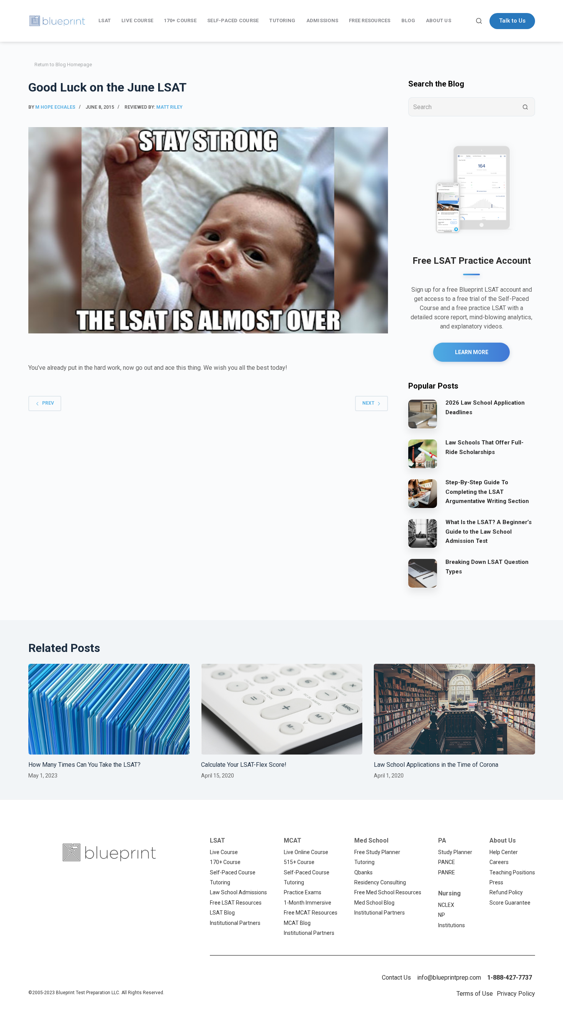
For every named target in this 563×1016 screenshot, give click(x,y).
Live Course (224, 852)
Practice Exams (302, 892)
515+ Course (299, 862)
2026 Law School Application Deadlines (485, 407)
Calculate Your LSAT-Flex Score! (243, 764)
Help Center (503, 852)
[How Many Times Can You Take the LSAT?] (109, 709)
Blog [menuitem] (408, 20)
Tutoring (220, 882)
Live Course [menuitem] (137, 20)
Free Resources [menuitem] (370, 20)
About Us (502, 840)
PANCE (446, 862)
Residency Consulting (380, 882)
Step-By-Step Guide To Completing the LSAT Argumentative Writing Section (487, 492)
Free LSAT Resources (236, 903)
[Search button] (525, 106)
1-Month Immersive (307, 903)
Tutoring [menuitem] (282, 20)
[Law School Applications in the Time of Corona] (454, 709)
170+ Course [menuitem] (180, 20)
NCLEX (446, 905)
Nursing (449, 893)
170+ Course (225, 862)
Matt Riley (169, 107)
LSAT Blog (222, 913)
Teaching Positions (512, 872)
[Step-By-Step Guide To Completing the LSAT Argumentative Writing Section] (422, 493)
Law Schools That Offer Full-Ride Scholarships (484, 447)
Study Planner (455, 852)
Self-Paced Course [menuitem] (233, 20)
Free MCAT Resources (310, 913)
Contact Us (396, 977)
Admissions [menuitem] (322, 20)
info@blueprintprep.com (449, 977)
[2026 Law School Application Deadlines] (422, 413)
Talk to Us (512, 20)
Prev (48, 403)
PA (442, 840)
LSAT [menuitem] (104, 20)
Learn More (471, 352)
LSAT (217, 840)
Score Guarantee (509, 903)
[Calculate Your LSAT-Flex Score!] (281, 709)
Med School (371, 840)
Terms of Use (475, 993)
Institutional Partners (235, 923)
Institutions (451, 925)
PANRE (446, 872)
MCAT (292, 840)
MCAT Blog (297, 923)
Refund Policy (506, 892)
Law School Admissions (238, 892)
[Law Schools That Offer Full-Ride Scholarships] (422, 453)
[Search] (479, 21)
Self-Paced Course (232, 872)
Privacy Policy (516, 993)
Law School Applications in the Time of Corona (436, 764)
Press (496, 882)
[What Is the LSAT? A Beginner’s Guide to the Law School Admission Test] (422, 533)
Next (368, 403)
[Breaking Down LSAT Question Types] (422, 573)
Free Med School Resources (387, 892)
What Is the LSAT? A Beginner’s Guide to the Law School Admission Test (488, 532)
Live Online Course (306, 852)
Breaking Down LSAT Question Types (487, 567)
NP (441, 915)
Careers (499, 862)
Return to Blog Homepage (63, 64)
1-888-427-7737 (509, 977)
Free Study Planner (377, 852)
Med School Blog (374, 903)
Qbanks (363, 872)
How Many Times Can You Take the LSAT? (84, 764)
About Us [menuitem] (438, 20)
